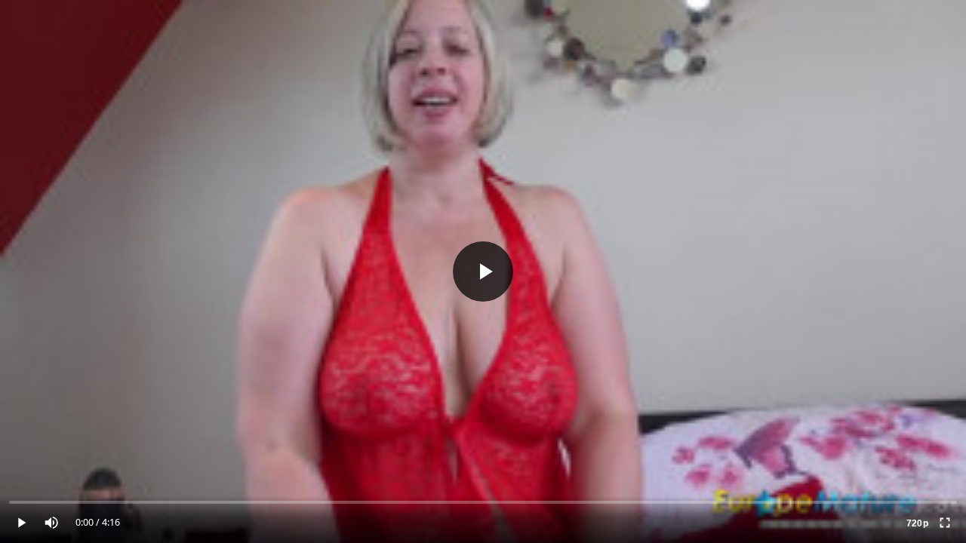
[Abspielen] (483, 271)
